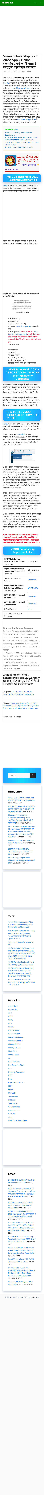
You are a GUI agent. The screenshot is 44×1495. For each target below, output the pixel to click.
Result (10, 1089)
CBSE (10, 1020)
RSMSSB (11, 1093)
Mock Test (12, 1051)
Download (32, 580)
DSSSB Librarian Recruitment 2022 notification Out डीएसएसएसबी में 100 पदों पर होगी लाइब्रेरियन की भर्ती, (22, 1214)
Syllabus (11, 1100)
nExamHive (7, 3)
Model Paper (13, 1055)
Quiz (10, 1079)
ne (9, 1058)
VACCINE (12, 1114)
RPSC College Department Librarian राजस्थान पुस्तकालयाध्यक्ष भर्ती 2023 (21, 860)
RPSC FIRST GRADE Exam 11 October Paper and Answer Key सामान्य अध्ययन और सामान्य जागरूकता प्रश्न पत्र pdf (21, 665)
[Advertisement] (22, 31)
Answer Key (13, 1009)
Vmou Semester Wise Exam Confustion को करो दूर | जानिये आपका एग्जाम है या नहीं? (21, 982)
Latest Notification (15, 1037)
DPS (10, 1023)
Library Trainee (14, 1048)
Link (29, 609)
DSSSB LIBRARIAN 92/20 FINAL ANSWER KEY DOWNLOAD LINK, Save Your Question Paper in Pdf (21, 1250)
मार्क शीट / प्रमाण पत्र (24, 326)
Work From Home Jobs (17, 1121)
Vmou (5, 186)
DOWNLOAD (33, 588)
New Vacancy (13, 1062)
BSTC (10, 1016)
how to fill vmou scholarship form (19, 631)
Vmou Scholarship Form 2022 (20, 637)
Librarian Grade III (15, 1041)
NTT (10, 1069)
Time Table (12, 1103)
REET (10, 1086)
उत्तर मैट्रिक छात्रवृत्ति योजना (21, 88)
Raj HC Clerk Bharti (16, 1082)
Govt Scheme (17, 628)
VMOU (6, 83)
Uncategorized (14, 1107)
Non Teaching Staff (16, 1065)
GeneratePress (33, 1297)
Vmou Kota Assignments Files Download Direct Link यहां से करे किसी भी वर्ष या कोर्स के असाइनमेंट (20, 924)
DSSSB (11, 1027)
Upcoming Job (14, 1110)
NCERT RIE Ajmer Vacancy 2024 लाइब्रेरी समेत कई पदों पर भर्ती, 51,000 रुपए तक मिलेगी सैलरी (21, 809)
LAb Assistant (14, 1034)
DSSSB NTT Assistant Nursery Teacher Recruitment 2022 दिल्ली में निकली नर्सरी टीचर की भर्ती (22, 1239)
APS (10, 1013)
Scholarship (28, 628)
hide (16, 129)
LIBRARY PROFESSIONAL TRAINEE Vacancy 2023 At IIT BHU (20, 851)
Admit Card (13, 1006)
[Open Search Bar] (35, 3)
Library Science (14, 1044)
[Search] (33, 775)
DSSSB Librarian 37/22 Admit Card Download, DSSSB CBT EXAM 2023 (20, 1205)
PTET (10, 1076)
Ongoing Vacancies (16, 1072)
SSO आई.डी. (20, 434)
